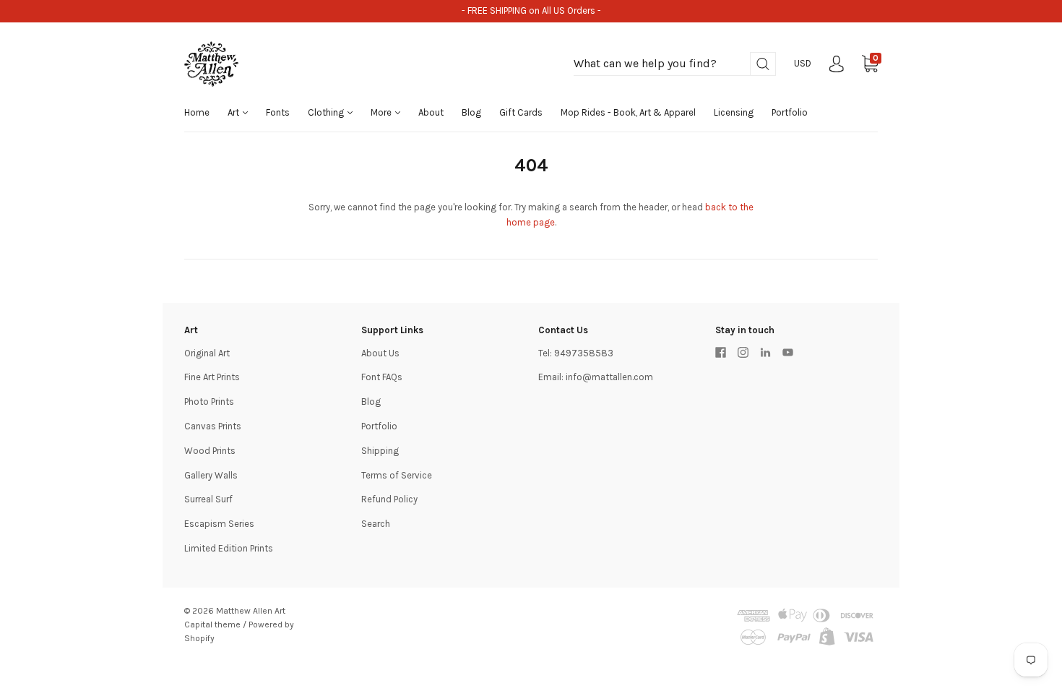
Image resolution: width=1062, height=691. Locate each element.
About (431, 112)
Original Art (207, 353)
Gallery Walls (211, 475)
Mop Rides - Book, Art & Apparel (628, 112)
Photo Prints (209, 401)
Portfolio (790, 112)
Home (197, 112)
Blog (471, 112)
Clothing (327, 112)
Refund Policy (389, 499)
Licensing (734, 112)
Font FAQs (381, 377)
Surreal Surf (208, 499)
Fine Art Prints (212, 377)
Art (234, 112)
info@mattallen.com (609, 377)
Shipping (380, 450)
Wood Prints (210, 450)
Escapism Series (219, 523)
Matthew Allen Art (250, 611)
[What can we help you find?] (675, 64)
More (382, 112)
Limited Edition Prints (228, 548)
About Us (380, 353)
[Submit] (763, 64)
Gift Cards (521, 112)
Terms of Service (396, 475)
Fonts (278, 112)
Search (375, 523)
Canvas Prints (212, 426)
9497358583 (583, 353)
